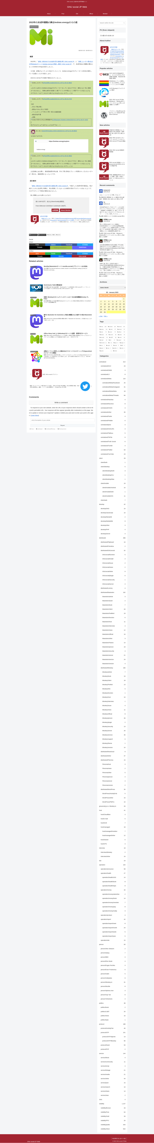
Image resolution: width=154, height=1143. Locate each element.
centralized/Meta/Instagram (113, 387)
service (112, 1053)
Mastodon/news (113, 630)
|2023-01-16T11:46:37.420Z (79, 120)
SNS (112, 1099)
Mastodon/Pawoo (113, 642)
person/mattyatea (113, 978)
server (58, 234)
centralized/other (113, 412)
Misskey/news (113, 710)
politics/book (113, 1007)
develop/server (113, 533)
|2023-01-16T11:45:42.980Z (63, 83)
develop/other (113, 525)
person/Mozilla (113, 986)
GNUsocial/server (113, 584)
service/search (113, 1087)
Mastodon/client (113, 609)
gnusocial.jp (54, 220)
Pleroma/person (113, 777)
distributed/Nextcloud (113, 751)
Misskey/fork (113, 689)
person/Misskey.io (113, 982)
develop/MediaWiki (113, 521)
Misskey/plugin (113, 722)
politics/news (113, 1016)
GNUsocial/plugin (113, 575)
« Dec (101, 316)
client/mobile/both (113, 492)
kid (54, 234)
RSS (37, 253)
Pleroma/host (113, 764)
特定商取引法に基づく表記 (119, 1138)
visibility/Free (113, 1112)
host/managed (113, 827)
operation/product (113, 915)
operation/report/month (113, 928)
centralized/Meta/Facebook (113, 383)
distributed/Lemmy (113, 588)
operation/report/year (113, 936)
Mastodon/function (113, 617)
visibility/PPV (113, 1120)
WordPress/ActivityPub (113, 793)
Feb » (105, 316)
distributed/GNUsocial (113, 550)
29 (124, 309)
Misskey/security (113, 726)
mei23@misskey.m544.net (50, 131)
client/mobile (113, 483)
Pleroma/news (113, 768)
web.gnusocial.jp (62, 220)
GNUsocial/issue (113, 563)
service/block (113, 1057)
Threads (39, 247)
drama (49, 234)
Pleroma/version (113, 785)
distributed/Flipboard (113, 542)
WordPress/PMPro (113, 802)
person (112, 944)
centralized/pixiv (113, 425)
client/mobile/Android (113, 487)
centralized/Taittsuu (113, 433)
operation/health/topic (113, 886)
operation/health (113, 873)
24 (105, 309)
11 (109, 304)
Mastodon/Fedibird (113, 613)
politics (112, 1003)
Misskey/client (113, 680)
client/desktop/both (113, 471)
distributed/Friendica (113, 546)
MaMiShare (82, 247)
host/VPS (113, 844)
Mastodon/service (113, 659)
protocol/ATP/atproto (113, 1036)
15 (124, 304)
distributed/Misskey (113, 668)
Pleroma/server (113, 781)
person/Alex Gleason (113, 948)
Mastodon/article (113, 596)
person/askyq (113, 953)
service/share (113, 1091)
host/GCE (113, 823)
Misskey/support (113, 739)
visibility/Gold (113, 1116)
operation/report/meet (113, 923)
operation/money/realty (113, 911)
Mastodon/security (113, 651)
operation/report (113, 919)
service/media (113, 1074)
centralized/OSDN (113, 408)
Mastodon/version (113, 663)
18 (109, 306)
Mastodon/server (113, 655)
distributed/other (113, 756)
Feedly (53, 253)
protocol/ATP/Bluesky (113, 1041)
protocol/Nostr (113, 1045)
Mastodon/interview (113, 626)
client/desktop (113, 466)
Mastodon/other (113, 638)
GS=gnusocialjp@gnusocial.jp (66, 218)
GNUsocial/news (113, 567)
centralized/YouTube (113, 454)
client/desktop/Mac (113, 479)
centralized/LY (113, 374)
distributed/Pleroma (113, 760)
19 (113, 306)
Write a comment (61, 403)
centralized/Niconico (113, 404)
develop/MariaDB (113, 517)
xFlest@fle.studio (48, 83)
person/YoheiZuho (113, 999)
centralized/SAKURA (113, 429)
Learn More (34, 415)
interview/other (113, 856)
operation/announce (113, 869)
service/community (113, 1062)
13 (116, 304)
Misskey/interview (113, 701)
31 (105, 312)
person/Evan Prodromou (113, 969)
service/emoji (113, 1066)
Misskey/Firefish (113, 684)
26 (113, 309)
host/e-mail (113, 819)
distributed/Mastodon (113, 592)
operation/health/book (113, 881)
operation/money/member (113, 902)
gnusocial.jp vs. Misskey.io (112, 806)
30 (101, 312)
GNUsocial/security (113, 580)
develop (112, 504)
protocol (112, 1024)
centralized (112, 362)
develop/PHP (113, 529)
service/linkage (113, 1070)
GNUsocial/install (113, 559)
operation (112, 865)
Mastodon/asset (113, 601)
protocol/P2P (113, 1049)
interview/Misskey (113, 852)
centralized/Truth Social (113, 441)
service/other (113, 1078)
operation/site (113, 940)
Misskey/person (113, 718)
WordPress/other (113, 798)
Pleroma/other (113, 772)
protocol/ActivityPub (113, 1028)
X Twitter (56, 218)
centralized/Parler (113, 416)
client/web (113, 500)
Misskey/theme (113, 743)
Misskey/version (113, 747)
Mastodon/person (113, 647)
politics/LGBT (113, 1011)
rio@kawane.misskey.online (61, 120)
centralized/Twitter (113, 450)
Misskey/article (113, 672)
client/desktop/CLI (113, 475)
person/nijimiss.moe (113, 990)
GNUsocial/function (113, 554)
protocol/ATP (113, 1032)
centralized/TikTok (113, 437)
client (112, 458)
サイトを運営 (70, 220)
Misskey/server (33, 234)
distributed (112, 538)
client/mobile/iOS (113, 496)
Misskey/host (113, 697)
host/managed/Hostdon (113, 831)
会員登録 (55, 210)
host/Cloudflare (113, 814)
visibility (112, 1104)
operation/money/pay (113, 907)
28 (120, 309)
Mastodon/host (113, 622)
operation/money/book (113, 898)
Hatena (53, 244)
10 (105, 304)
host (112, 810)
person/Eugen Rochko (113, 965)
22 (124, 306)
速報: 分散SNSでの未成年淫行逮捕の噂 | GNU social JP (56, 61)
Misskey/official (113, 714)
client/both (113, 462)
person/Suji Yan (113, 995)
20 (116, 306)
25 (109, 309)
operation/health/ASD (113, 877)
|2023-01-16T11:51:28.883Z (68, 131)
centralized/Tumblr (113, 445)
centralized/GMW (113, 370)
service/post (113, 1083)
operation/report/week (113, 932)
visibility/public (113, 1124)
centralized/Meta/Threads (113, 395)
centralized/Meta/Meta (113, 391)
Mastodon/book (113, 605)
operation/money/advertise (113, 894)
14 (120, 304)
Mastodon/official (113, 634)
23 (101, 309)
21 (120, 306)
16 (101, 306)
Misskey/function (113, 693)
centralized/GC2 (113, 366)
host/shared (113, 840)
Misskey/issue (113, 705)
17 (105, 306)
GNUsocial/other (113, 571)
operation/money (113, 890)
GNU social (82, 256)
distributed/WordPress (113, 789)
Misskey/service (113, 735)
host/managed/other (113, 835)
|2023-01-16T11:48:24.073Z (63, 99)
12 (113, 304)
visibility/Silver (42, 234)
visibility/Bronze (113, 1108)
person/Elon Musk (113, 961)
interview (112, 848)
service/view (113, 1095)
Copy (37, 244)
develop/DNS (113, 508)
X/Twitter (85, 244)
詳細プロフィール (45, 218)
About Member (66, 210)
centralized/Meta (113, 378)
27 (116, 309)
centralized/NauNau (113, 399)
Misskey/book (113, 676)
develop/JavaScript (113, 513)
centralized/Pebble (113, 420)
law (112, 860)
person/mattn (113, 974)
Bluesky (61, 256)
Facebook (69, 244)
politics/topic (113, 1020)
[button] (124, 23)
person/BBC (113, 957)
